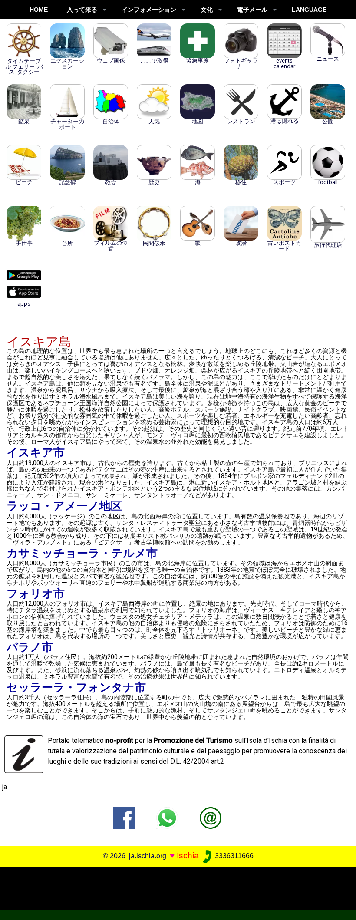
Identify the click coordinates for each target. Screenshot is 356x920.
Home (39, 9)
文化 (207, 9)
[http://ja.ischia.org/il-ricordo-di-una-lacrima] (210, 817)
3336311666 (233, 856)
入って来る (82, 9)
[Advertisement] (174, 887)
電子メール (252, 9)
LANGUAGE (309, 9)
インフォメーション (149, 9)
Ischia (188, 855)
